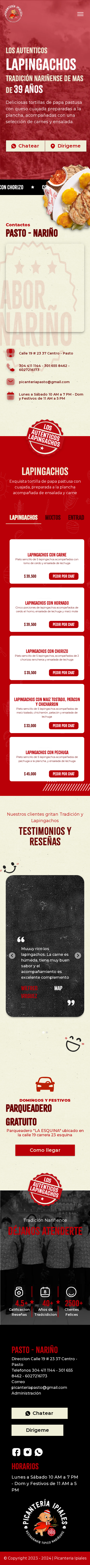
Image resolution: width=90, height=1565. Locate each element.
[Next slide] (78, 955)
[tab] (43, 1032)
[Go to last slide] (12, 955)
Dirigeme (69, 146)
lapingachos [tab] (23, 517)
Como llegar (45, 1150)
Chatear (28, 146)
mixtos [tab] (52, 517)
